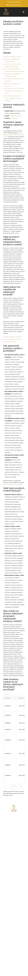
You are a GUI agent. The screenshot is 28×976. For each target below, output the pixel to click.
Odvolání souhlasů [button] (10, 342)
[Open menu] (23, 12)
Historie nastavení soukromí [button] (13, 339)
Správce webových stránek (13, 56)
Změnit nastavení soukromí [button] (13, 337)
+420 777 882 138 (15, 2)
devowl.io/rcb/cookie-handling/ (12, 484)
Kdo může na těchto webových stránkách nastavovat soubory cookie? (14, 91)
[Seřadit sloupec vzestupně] (14, 698)
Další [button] (20, 786)
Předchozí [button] (14, 786)
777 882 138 (13, 118)
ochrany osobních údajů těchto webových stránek (13, 134)
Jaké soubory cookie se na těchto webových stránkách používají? (13, 98)
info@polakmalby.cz (15, 5)
